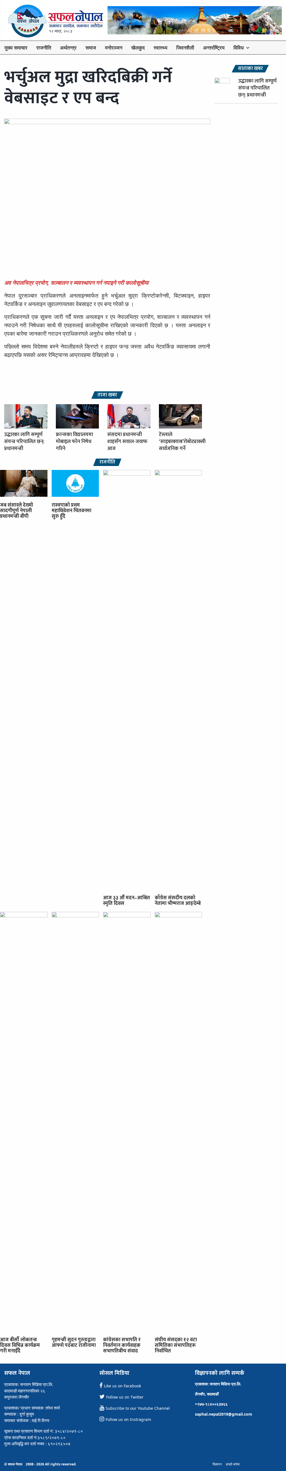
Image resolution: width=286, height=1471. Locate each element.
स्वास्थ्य (160, 47)
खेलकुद (138, 47)
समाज (90, 47)
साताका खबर (250, 68)
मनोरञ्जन (113, 47)
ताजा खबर (107, 395)
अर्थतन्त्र (68, 47)
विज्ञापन (217, 1464)
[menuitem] (16, 47)
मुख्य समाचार (15, 47)
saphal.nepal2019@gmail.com (223, 1414)
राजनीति (43, 47)
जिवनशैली (185, 47)
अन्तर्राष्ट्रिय (214, 47)
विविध (238, 47)
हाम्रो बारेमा (233, 1464)
